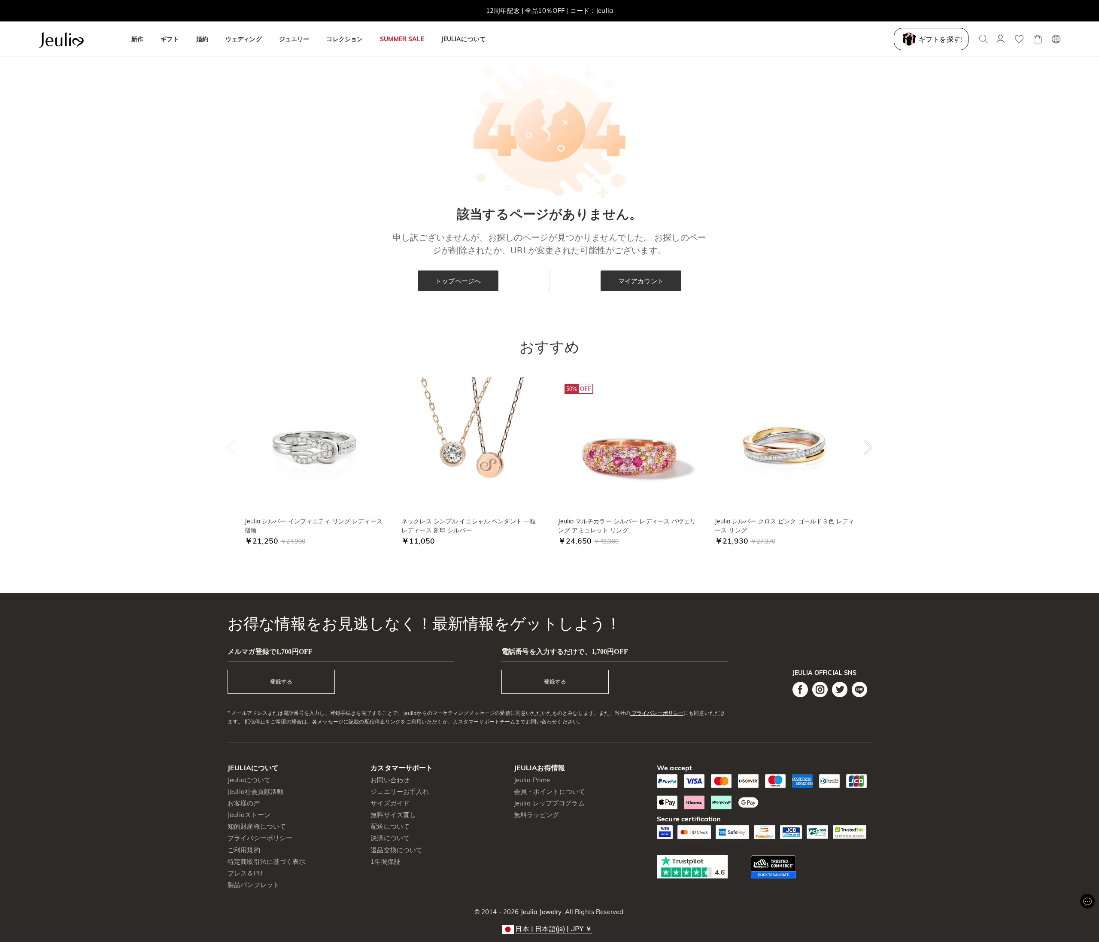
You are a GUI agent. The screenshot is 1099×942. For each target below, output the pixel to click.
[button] (549, 929)
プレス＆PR (245, 873)
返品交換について (396, 850)
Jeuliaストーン (249, 815)
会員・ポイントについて (549, 791)
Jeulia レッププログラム (549, 803)
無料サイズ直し (393, 815)
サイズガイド (390, 803)
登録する (281, 681)
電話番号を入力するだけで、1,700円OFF (564, 651)
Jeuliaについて (249, 780)
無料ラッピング (536, 815)
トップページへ (458, 281)
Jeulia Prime (532, 780)
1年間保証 (385, 861)
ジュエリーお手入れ (399, 791)
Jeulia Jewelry (540, 912)
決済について (390, 838)
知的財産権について (257, 826)
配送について (390, 826)
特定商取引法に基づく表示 (267, 861)
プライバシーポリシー (656, 713)
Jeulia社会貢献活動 (256, 791)
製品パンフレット (253, 885)
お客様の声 (244, 803)
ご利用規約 (244, 850)
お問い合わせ (390, 780)
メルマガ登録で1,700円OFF (270, 651)
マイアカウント (641, 281)
